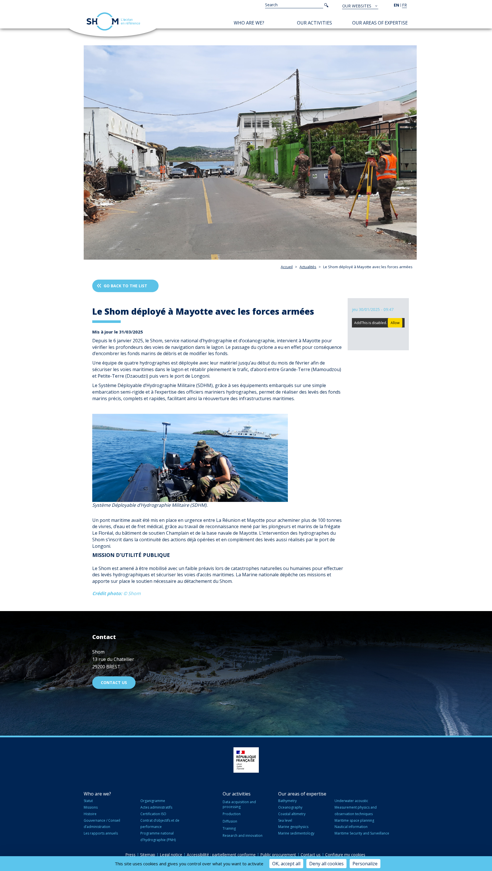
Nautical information (351, 826)
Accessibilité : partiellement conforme (221, 854)
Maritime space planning (354, 820)
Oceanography (290, 807)
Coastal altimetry (292, 813)
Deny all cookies (326, 863)
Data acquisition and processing (239, 804)
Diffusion (230, 821)
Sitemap (147, 854)
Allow (395, 322)
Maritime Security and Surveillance (362, 833)
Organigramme (152, 800)
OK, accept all (286, 863)
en (396, 5)
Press (130, 854)
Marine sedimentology (296, 833)
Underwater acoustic (351, 800)
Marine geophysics (293, 826)
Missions (91, 807)
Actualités (308, 266)
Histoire (90, 813)
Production (232, 813)
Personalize (365, 863)
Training (229, 828)
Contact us (114, 682)
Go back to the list (125, 285)
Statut (88, 800)
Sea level (285, 820)
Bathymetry (287, 800)
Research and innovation (243, 835)
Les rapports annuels (101, 833)
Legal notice (171, 854)
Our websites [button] (357, 6)
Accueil (287, 266)
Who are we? (249, 23)
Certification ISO (153, 813)
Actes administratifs (156, 807)
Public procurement (278, 854)
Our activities (314, 23)
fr (404, 5)
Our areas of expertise (380, 23)
